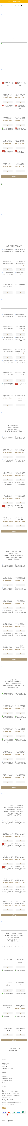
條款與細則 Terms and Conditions (9, 1065)
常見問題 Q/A (5, 1076)
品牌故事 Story (5, 1063)
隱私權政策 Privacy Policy (7, 1068)
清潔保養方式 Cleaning (7, 1080)
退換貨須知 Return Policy (7, 1067)
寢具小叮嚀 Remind (6, 1082)
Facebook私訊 (10, 1092)
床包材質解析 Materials (7, 1078)
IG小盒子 (16, 1092)
